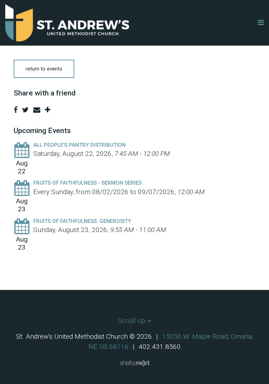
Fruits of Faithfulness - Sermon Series (87, 183)
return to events (44, 69)
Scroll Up (132, 321)
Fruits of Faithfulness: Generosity (82, 221)
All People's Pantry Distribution (79, 145)
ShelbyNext (135, 363)
